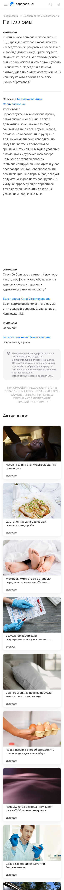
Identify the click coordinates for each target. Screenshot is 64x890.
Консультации (10, 15)
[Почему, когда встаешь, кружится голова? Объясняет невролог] (32, 794)
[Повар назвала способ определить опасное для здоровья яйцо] (32, 737)
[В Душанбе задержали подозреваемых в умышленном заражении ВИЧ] (32, 623)
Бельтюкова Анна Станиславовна (26, 298)
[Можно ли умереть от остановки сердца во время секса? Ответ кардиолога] (32, 566)
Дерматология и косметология (41, 15)
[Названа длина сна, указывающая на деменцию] (32, 452)
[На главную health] (24, 4)
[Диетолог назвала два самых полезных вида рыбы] (32, 509)
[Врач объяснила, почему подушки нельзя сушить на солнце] (32, 680)
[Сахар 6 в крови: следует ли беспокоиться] (32, 851)
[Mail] (12, 4)
